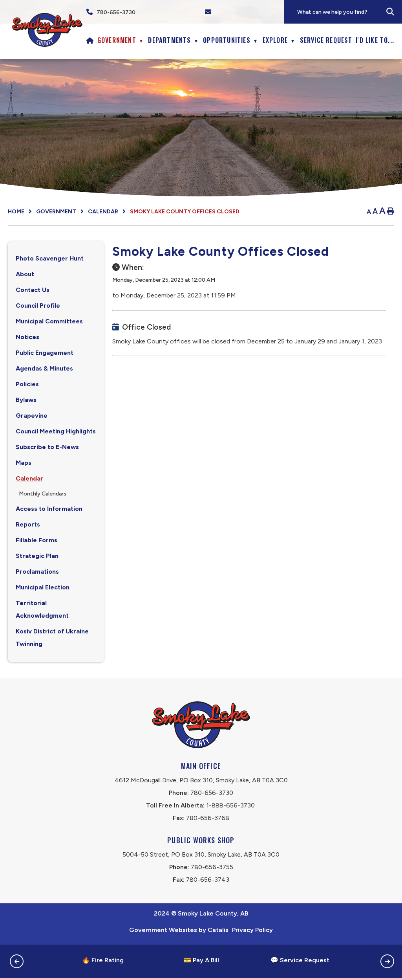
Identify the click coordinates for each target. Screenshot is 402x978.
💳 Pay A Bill (201, 960)
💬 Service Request (299, 960)
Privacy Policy (252, 930)
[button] (390, 12)
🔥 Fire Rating (103, 960)
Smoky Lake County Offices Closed (184, 211)
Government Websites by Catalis (178, 930)
